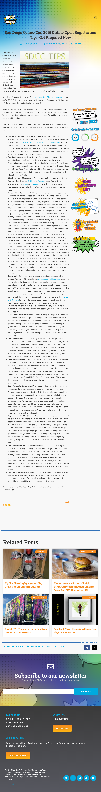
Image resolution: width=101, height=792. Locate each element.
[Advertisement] (50, 6)
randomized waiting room (49, 279)
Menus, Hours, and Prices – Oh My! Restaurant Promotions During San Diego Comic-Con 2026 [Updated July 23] (74, 587)
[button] (95, 17)
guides (8, 505)
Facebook (42, 181)
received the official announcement (50, 97)
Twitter (31, 181)
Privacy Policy (10, 784)
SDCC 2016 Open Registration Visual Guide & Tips (39, 142)
